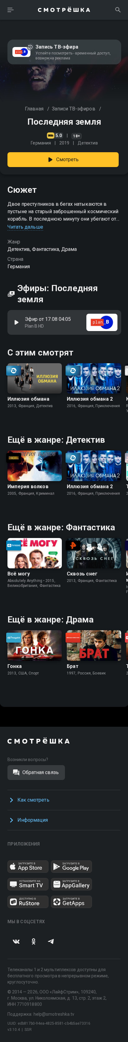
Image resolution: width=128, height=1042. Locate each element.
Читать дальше (25, 227)
